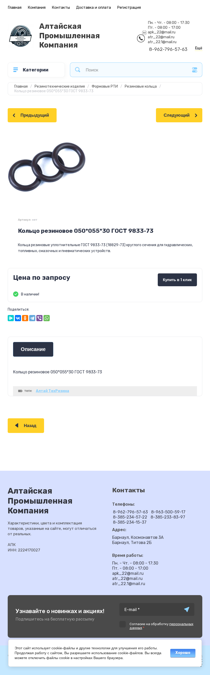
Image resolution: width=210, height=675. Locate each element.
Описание (33, 349)
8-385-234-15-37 (129, 522)
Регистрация (129, 7)
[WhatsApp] (47, 318)
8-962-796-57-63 (168, 49)
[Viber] (39, 318)
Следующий (177, 115)
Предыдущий (34, 115)
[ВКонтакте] (18, 318)
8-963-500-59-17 (168, 512)
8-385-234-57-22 (130, 517)
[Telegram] (32, 318)
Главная (15, 7)
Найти (77, 69)
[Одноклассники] (25, 318)
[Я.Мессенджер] (11, 318)
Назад (30, 426)
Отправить (186, 609)
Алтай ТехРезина (52, 391)
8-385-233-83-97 (168, 517)
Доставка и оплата (93, 7)
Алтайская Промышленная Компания (69, 35)
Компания (37, 7)
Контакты (61, 7)
